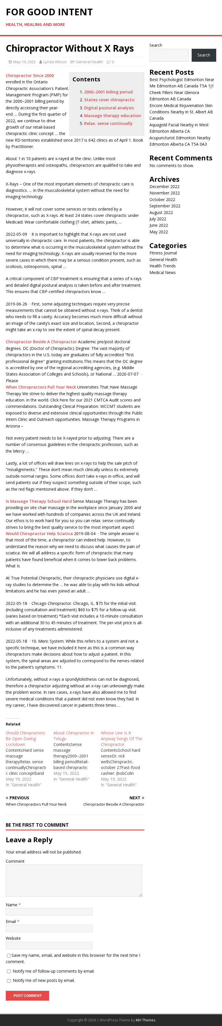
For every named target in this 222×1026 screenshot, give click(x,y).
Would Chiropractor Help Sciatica (39, 533)
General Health (89, 61)
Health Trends (162, 266)
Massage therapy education (112, 115)
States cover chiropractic (109, 99)
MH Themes (145, 1020)
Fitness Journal (163, 253)
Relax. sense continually (108, 123)
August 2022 (161, 212)
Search (155, 45)
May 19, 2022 (24, 61)
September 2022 (164, 206)
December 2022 (164, 186)
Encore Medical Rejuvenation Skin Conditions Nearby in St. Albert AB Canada (181, 112)
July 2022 (157, 219)
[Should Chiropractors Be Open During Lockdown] (29, 759)
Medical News (162, 272)
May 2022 (158, 232)
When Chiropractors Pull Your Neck (41, 387)
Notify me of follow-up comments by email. (54, 971)
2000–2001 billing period (108, 92)
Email (11, 921)
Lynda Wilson (55, 61)
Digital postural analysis (109, 107)
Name (12, 904)
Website (13, 938)
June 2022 (158, 225)
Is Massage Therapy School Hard (39, 501)
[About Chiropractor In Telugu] (77, 756)
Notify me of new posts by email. (44, 980)
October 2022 (162, 199)
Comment (15, 861)
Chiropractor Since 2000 (30, 75)
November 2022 (164, 193)
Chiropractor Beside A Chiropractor (41, 341)
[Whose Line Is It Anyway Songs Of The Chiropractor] (125, 759)
